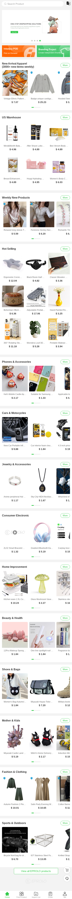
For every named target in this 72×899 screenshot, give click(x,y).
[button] (32, 40)
